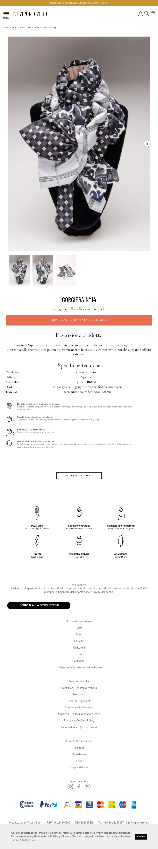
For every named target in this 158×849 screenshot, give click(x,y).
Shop (79, 634)
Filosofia (79, 641)
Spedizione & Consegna (79, 707)
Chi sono (79, 660)
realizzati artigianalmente (37, 527)
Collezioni (79, 647)
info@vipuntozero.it (137, 822)
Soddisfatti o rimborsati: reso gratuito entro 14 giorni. (79, 2)
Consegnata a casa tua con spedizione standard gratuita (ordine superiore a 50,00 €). (58, 418)
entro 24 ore (120, 555)
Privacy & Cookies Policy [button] (24, 840)
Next (147, 143)
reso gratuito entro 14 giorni (121, 527)
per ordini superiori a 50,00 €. (79, 527)
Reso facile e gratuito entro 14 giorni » (35, 430)
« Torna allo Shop (79, 475)
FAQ (79, 760)
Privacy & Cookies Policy (79, 720)
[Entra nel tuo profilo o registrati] (140, 15)
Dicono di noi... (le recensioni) (79, 727)
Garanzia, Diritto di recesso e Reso (79, 714)
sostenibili (79, 555)
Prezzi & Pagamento (79, 701)
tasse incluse (37, 555)
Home (79, 627)
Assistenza (79, 754)
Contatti (79, 747)
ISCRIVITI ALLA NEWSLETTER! (39, 605)
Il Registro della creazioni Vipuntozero (79, 667)
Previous (11, 143)
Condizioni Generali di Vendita (79, 687)
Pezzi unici (79, 694)
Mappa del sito (79, 767)
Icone (79, 654)
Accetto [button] (141, 836)
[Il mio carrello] (153, 15)
